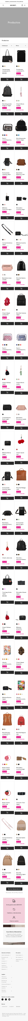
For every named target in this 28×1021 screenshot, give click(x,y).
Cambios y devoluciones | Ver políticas (13, 1)
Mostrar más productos (14, 889)
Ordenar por (5, 45)
